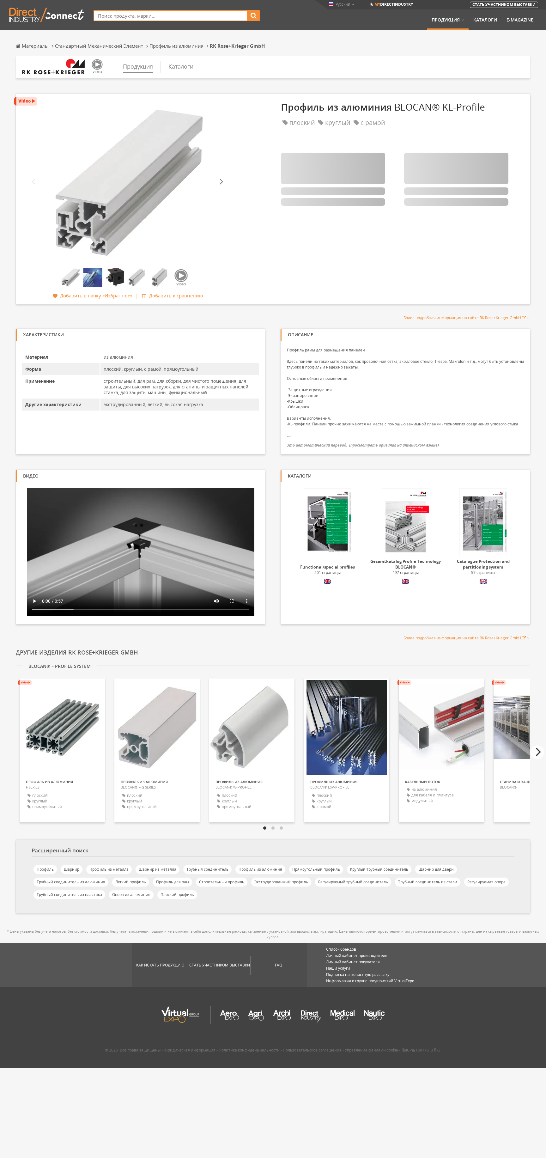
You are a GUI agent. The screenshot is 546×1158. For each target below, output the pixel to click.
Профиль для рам (172, 882)
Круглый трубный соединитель (379, 869)
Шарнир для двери (436, 869)
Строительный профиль (221, 882)
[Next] (221, 181)
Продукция (446, 20)
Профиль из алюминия (260, 869)
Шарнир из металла (157, 869)
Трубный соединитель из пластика (69, 894)
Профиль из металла (109, 869)
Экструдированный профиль (281, 882)
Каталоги (485, 20)
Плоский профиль (177, 894)
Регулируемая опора (486, 882)
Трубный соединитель (207, 869)
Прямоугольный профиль (316, 869)
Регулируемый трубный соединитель (353, 882)
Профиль (45, 869)
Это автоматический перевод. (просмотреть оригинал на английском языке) (363, 445)
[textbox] (170, 15)
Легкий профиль (130, 882)
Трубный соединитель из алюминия (71, 882)
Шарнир (71, 869)
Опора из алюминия (131, 894)
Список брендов (341, 949)
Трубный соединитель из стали (427, 882)
